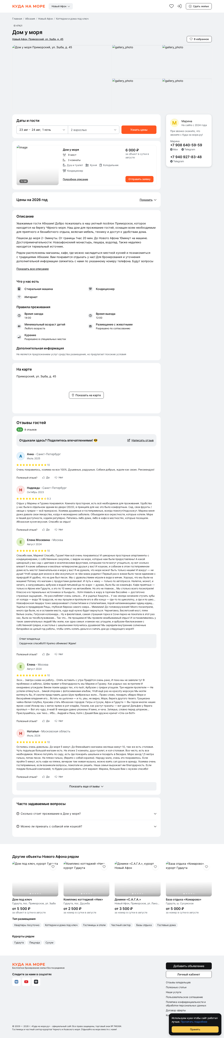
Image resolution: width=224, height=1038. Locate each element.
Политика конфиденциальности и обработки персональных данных (186, 1003)
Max (175, 149)
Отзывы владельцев (178, 982)
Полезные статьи (176, 987)
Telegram (189, 149)
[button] (42, 129)
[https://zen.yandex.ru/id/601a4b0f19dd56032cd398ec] (36, 982)
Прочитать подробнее (194, 1021)
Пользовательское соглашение (184, 997)
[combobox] (61, 6)
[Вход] (179, 6)
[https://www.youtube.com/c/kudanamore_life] (26, 982)
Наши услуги (173, 992)
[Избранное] (171, 6)
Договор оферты (176, 1010)
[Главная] (28, 6)
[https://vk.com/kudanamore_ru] (16, 982)
